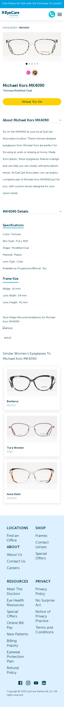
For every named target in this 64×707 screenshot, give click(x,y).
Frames (41, 535)
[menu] (60, 14)
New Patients (17, 634)
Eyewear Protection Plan (15, 656)
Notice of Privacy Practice (43, 616)
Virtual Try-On (32, 102)
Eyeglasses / (11, 27)
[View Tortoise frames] (35, 73)
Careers (13, 568)
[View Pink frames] (28, 72)
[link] (32, 388)
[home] (10, 14)
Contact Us (16, 561)
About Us (14, 554)
